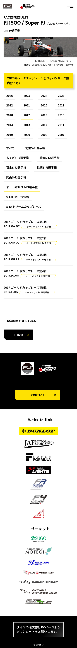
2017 (26, 115)
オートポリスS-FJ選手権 (22, 187)
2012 (44, 125)
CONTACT (38, 395)
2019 (61, 105)
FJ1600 (18, 335)
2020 (44, 105)
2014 (9, 125)
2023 (61, 96)
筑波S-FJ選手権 (49, 158)
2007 (61, 135)
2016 (44, 115)
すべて (10, 148)
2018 (9, 115)
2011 (61, 125)
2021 (26, 105)
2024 (44, 96)
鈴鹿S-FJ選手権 (47, 168)
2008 (44, 135)
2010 (9, 135)
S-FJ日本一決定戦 (17, 197)
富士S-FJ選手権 (16, 168)
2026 (9, 96)
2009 (26, 135)
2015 (61, 115)
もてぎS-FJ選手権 (17, 158)
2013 (26, 125)
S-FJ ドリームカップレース (23, 207)
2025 (26, 96)
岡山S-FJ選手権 (16, 177)
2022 (9, 105)
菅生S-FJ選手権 (35, 148)
